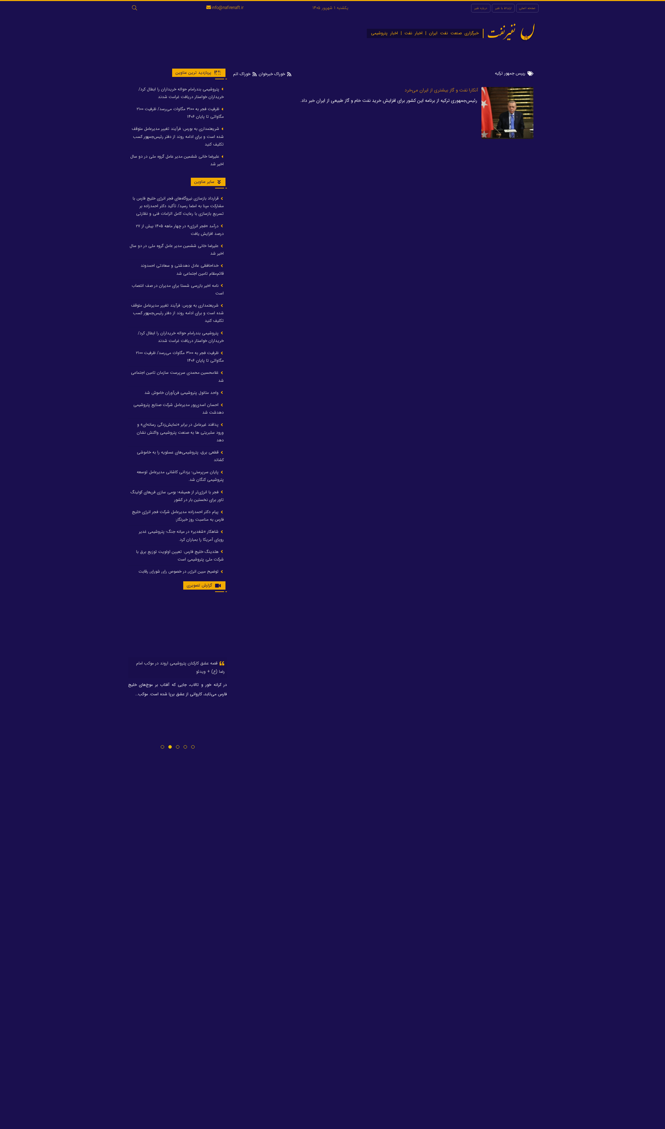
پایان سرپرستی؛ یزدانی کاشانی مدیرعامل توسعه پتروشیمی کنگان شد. (180, 476)
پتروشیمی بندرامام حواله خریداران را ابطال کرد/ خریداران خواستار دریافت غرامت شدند (181, 93)
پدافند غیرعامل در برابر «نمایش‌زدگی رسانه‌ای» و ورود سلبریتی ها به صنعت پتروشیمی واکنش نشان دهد (180, 432)
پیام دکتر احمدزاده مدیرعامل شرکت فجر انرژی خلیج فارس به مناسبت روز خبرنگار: (178, 516)
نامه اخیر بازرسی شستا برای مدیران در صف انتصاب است (178, 289)
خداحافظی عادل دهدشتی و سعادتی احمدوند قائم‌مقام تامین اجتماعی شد (182, 270)
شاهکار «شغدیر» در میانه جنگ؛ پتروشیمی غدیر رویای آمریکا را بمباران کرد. (181, 536)
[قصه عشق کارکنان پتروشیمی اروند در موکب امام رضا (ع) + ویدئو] (177, 627)
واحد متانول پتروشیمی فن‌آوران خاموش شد (182, 392)
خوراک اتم (242, 74)
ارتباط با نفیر (503, 8)
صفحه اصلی (527, 8)
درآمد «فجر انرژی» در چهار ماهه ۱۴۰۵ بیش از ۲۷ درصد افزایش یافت (180, 230)
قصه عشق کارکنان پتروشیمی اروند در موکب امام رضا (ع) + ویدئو (180, 667)
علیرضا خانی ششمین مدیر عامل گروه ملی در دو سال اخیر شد (177, 160)
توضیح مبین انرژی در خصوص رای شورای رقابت (179, 571)
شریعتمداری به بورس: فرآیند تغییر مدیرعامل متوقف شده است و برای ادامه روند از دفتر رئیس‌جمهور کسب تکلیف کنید (178, 137)
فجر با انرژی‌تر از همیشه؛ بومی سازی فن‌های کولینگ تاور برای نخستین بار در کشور (177, 496)
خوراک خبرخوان (271, 74)
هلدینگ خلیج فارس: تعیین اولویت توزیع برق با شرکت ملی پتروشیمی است (180, 555)
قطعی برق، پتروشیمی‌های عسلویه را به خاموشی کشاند (180, 456)
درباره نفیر (480, 8)
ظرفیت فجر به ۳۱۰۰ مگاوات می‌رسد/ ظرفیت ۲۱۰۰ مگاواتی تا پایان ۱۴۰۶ (180, 113)
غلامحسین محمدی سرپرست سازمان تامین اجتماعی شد (177, 377)
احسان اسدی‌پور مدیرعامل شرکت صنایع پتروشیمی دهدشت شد (178, 409)
